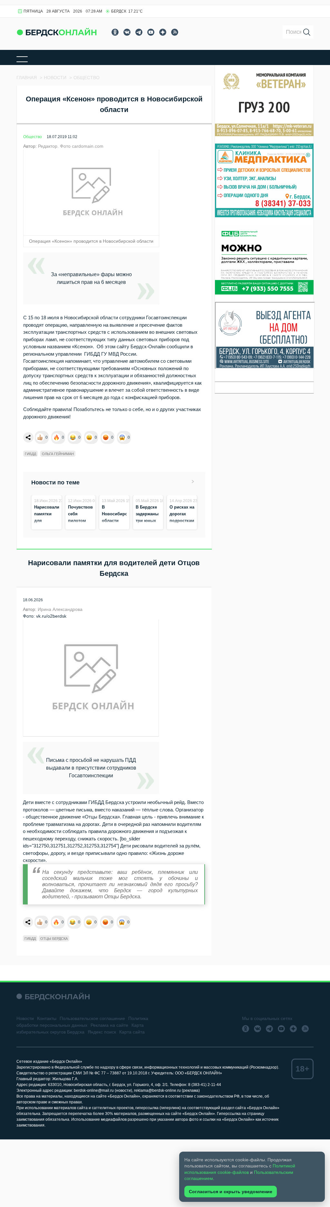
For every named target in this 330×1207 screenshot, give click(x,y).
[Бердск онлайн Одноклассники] (115, 32)
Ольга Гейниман (58, 454)
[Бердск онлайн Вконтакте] (127, 32)
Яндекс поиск (102, 1031)
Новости (25, 1018)
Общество (32, 137)
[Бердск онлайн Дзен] (162, 32)
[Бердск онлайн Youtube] (150, 32)
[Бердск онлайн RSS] (174, 32)
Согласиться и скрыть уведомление (230, 1191)
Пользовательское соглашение (92, 1018)
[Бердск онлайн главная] (53, 996)
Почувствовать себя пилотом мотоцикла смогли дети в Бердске (84, 527)
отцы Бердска (54, 938)
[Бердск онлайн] (56, 32)
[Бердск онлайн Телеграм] (138, 32)
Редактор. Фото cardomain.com (70, 146)
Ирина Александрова (60, 609)
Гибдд (30, 454)
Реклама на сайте (109, 1025)
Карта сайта (132, 1031)
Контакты (46, 1018)
